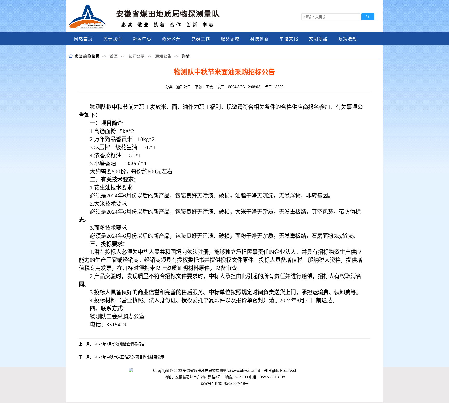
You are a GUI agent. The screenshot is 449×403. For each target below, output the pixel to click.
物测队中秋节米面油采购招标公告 (224, 72)
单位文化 (289, 39)
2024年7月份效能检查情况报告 (119, 344)
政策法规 (347, 39)
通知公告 (163, 56)
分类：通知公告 (178, 86)
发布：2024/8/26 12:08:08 (238, 86)
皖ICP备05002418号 (232, 383)
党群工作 (201, 39)
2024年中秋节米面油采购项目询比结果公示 (129, 357)
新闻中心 (142, 39)
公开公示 (136, 56)
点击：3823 (274, 86)
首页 (114, 56)
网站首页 (83, 39)
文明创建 (318, 39)
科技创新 (259, 39)
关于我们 (112, 39)
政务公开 (171, 39)
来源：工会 (204, 86)
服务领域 (230, 39)
